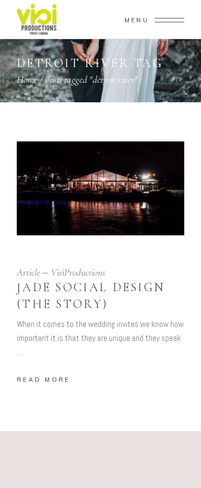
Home (27, 79)
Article (28, 272)
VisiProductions (78, 272)
